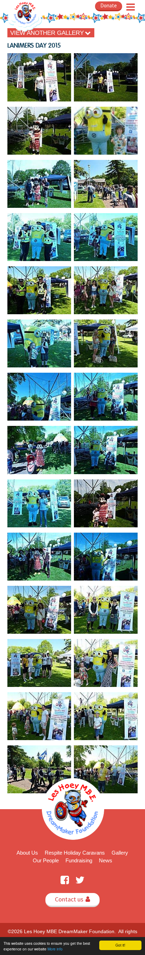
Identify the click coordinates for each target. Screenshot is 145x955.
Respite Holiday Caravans (75, 853)
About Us (27, 853)
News (105, 860)
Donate (108, 5)
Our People (46, 860)
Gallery (120, 853)
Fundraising (78, 860)
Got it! (120, 945)
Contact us (72, 899)
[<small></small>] (39, 77)
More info (55, 948)
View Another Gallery (50, 33)
